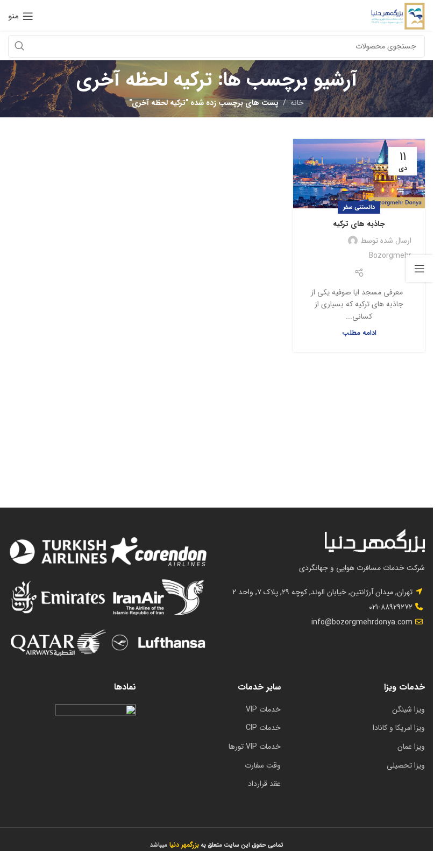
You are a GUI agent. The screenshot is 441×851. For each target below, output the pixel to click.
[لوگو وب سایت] (398, 16)
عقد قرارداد (264, 784)
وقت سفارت (263, 765)
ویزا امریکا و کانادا (399, 728)
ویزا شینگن (408, 709)
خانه (297, 103)
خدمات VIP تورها (255, 746)
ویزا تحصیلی (406, 765)
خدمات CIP (263, 728)
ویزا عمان (411, 746)
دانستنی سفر (359, 207)
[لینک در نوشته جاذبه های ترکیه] (359, 173)
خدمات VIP (263, 709)
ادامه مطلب (359, 333)
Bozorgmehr (390, 256)
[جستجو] (19, 46)
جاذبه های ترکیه (359, 224)
